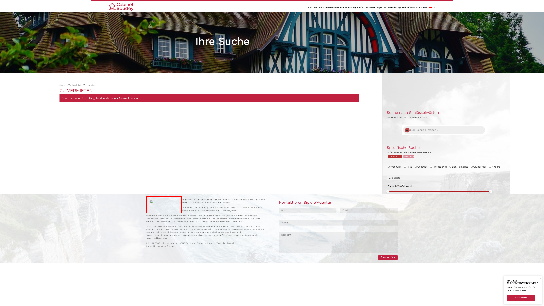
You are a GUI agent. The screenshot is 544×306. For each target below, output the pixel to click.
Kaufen (360, 8)
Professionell (440, 167)
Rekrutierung (394, 8)
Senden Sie (388, 257)
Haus (409, 167)
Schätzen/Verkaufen (329, 8)
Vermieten (371, 8)
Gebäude (422, 167)
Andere (496, 167)
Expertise (381, 8)
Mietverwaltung (348, 8)
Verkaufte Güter (410, 8)
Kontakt (423, 8)
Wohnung (395, 167)
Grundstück (479, 167)
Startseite (312, 8)
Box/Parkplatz (460, 167)
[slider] (387, 191)
